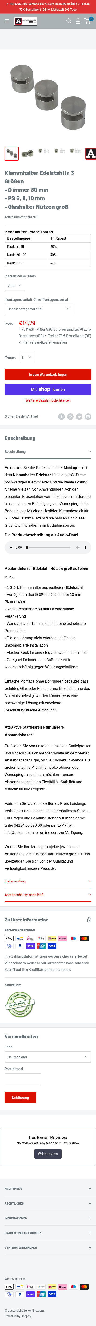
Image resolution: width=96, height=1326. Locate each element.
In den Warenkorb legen (48, 374)
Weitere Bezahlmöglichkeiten (48, 400)
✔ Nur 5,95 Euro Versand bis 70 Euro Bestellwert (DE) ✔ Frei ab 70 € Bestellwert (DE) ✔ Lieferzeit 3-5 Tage (48, 6)
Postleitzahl (14, 1068)
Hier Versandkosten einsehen (44, 342)
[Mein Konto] (78, 21)
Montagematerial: (36, 299)
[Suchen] (69, 21)
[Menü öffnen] (7, 21)
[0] (87, 21)
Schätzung (20, 1097)
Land (8, 1047)
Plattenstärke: (20, 276)
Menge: (10, 357)
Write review (48, 1154)
